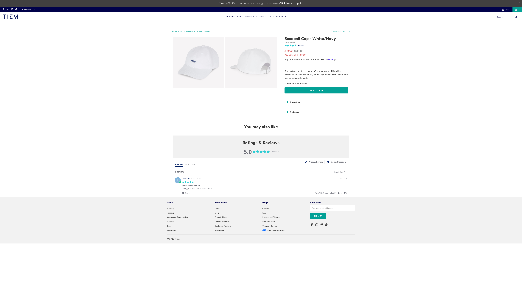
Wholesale (219, 230)
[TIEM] (10, 17)
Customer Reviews (223, 226)
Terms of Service (269, 226)
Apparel (170, 222)
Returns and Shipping (271, 217)
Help (36, 9)
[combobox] (340, 172)
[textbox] (346, 173)
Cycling (170, 208)
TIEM (177, 239)
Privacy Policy (268, 222)
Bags (169, 226)
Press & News (221, 217)
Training (170, 213)
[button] (230, 17)
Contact (266, 208)
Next (345, 32)
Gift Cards (171, 230)
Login (507, 9)
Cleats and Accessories (177, 217)
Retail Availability (222, 222)
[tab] (313, 162)
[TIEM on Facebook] (3, 9)
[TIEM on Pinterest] (12, 9)
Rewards (26, 9)
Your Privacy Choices (276, 230)
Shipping (295, 102)
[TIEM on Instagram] (7, 9)
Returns (294, 112)
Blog (217, 213)
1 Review (300, 45)
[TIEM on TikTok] (16, 9)
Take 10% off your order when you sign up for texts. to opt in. (261, 3)
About (217, 208)
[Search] (515, 17)
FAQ (264, 213)
